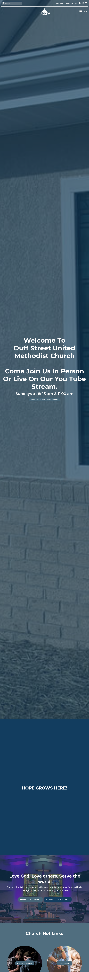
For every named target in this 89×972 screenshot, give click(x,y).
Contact (59, 3)
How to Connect (30, 899)
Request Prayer (24, 963)
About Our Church (57, 899)
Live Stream (64, 963)
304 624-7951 (71, 3)
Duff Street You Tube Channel (44, 400)
